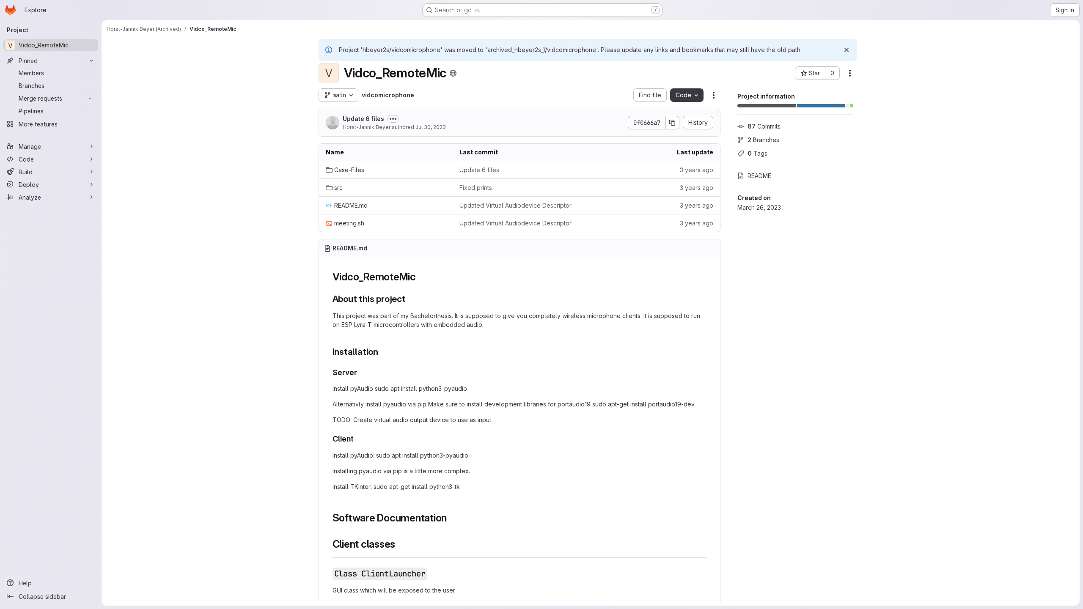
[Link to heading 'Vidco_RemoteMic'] (421, 277)
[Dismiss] (846, 50)
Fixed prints (475, 187)
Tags (757, 153)
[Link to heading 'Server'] (361, 372)
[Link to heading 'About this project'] (410, 299)
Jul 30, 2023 (430, 127)
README (759, 175)
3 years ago (696, 169)
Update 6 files (363, 118)
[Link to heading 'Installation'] (383, 351)
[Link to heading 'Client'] (358, 438)
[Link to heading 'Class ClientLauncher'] (432, 573)
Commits (764, 126)
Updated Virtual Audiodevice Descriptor (515, 205)
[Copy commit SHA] (672, 122)
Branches (763, 139)
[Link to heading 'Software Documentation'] (452, 518)
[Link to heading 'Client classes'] (400, 544)
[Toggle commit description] (393, 119)
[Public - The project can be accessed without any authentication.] (453, 73)
